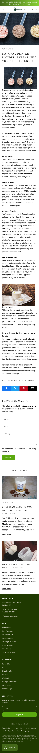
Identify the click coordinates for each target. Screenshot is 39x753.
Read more (6, 534)
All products (6, 627)
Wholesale (5, 678)
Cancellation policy (23, 731)
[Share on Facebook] (6, 388)
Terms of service (31, 728)
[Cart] (36, 9)
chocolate (7, 502)
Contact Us (6, 664)
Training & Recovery (9, 642)
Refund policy (6, 728)
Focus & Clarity (7, 645)
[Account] (32, 9)
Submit (8, 457)
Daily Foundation (8, 631)
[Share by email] (32, 388)
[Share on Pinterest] (24, 388)
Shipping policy (9, 731)
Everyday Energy (8, 638)
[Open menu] (3, 9)
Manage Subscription (9, 682)
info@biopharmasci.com (10, 616)
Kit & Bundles (6, 649)
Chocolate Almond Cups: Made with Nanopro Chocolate (17, 510)
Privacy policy (18, 728)
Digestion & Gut (7, 635)
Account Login (7, 689)
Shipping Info (7, 671)
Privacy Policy (16, 409)
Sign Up (19, 715)
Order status (6, 685)
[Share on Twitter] (15, 388)
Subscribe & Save (8, 652)
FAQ (3, 667)
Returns (5, 674)
